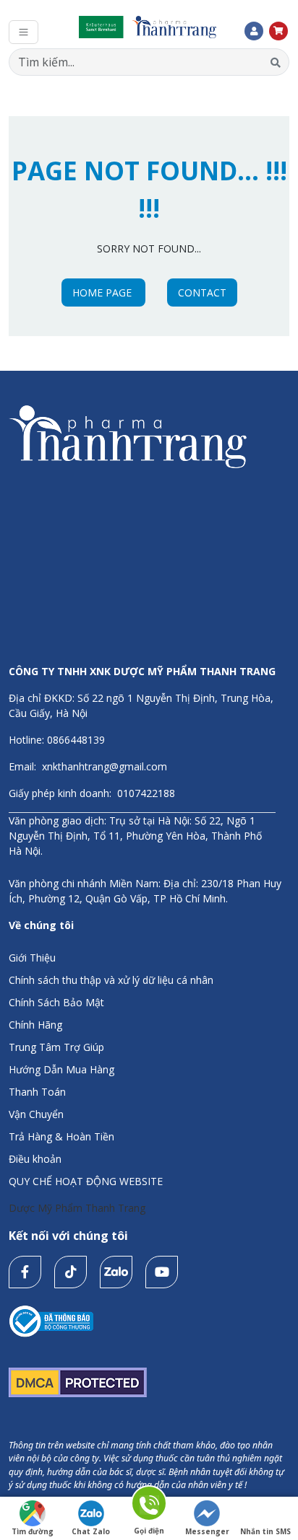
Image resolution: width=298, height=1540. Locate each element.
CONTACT (202, 292)
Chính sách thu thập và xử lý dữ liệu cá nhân (111, 980)
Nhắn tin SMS (265, 1531)
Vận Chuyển (36, 1114)
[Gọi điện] (149, 1505)
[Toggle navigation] (23, 32)
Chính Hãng (35, 1024)
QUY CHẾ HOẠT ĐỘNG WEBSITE (86, 1181)
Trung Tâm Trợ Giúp (56, 1047)
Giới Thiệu (32, 957)
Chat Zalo (91, 1531)
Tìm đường (33, 1531)
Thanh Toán (37, 1092)
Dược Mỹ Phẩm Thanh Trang (77, 1208)
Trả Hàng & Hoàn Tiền (61, 1136)
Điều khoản (35, 1159)
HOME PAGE (103, 292)
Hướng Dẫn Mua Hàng (61, 1069)
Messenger (207, 1531)
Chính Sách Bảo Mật (56, 1002)
